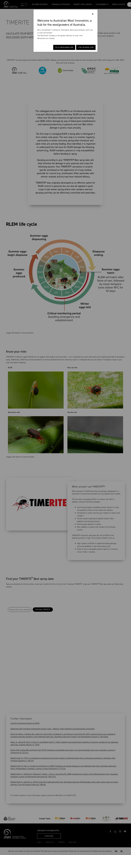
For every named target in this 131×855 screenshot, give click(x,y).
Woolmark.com (42, 38)
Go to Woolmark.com (64, 47)
